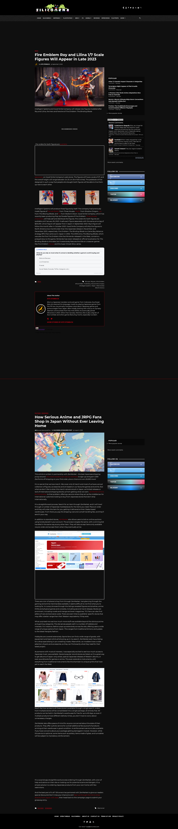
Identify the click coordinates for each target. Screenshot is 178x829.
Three (88, 216)
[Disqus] (69, 349)
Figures (93, 281)
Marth (77, 211)
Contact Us (95, 816)
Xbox (77, 18)
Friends (41, 265)
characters (39, 219)
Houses (94, 216)
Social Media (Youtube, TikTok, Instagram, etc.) (54, 269)
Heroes (51, 244)
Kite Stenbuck (45, 64)
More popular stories (115, 113)
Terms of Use (106, 816)
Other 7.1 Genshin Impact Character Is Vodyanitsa (125, 81)
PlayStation (67, 18)
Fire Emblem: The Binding (83, 283)
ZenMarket (63, 519)
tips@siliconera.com (92, 827)
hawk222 (117, 140)
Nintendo (56, 18)
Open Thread (65, 816)
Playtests (115, 18)
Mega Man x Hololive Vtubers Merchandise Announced (123, 134)
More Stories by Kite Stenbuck (60, 322)
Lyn (100, 211)
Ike (59, 214)
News (36, 51)
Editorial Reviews (44, 258)
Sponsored (45, 413)
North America (100, 288)
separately (39, 177)
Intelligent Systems (85, 285)
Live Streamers (44, 262)
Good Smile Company (98, 283)
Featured (38, 413)
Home (39, 18)
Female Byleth (53, 211)
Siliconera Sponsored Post (62, 430)
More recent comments (115, 162)
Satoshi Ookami (119, 149)
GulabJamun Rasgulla (122, 125)
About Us (85, 816)
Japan (94, 285)
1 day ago (137, 145)
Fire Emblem (100, 281)
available (63, 144)
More (122, 18)
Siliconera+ (47, 18)
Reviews (97, 18)
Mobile (88, 18)
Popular (120, 119)
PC (83, 18)
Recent (115, 119)
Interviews (106, 18)
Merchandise (100, 285)
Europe (88, 281)
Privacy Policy (118, 816)
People (110, 119)
